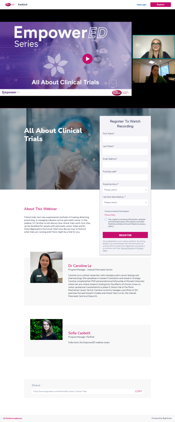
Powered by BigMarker (162, 418)
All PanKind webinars (12, 418)
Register (160, 4)
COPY (138, 391)
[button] (87, 58)
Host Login (141, 4)
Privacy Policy (110, 215)
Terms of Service (127, 248)
